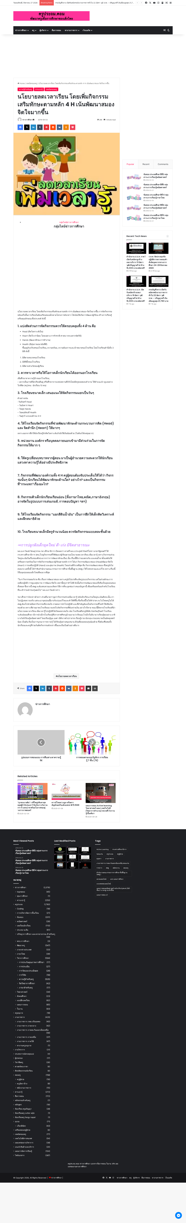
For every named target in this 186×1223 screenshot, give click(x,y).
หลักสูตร (18, 1105)
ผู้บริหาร (43, 30)
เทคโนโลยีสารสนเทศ (23, 1138)
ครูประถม (19, 904)
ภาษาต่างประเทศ (24, 949)
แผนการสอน (22, 1004)
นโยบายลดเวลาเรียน (67, 676)
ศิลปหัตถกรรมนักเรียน (24, 1071)
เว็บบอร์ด (86, 30)
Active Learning (103, 849)
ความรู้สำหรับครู (25, 89)
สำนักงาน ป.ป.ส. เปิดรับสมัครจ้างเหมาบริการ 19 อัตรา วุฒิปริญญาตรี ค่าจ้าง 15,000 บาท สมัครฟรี (135, 295)
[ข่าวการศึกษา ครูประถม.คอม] (51, 16)
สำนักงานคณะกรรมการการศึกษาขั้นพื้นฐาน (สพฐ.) (112, 873)
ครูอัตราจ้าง (22, 1083)
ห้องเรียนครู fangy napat (25, 1117)
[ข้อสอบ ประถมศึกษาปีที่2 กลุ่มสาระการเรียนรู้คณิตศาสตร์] (133, 177)
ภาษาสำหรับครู (26, 987)
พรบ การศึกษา (23, 941)
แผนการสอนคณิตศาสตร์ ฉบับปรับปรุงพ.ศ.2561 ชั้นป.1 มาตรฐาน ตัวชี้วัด (113, 889)
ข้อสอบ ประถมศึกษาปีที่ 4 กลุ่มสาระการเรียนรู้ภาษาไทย (156, 196)
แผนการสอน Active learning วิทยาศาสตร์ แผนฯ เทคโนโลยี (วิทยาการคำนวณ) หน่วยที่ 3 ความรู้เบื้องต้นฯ (100, 809)
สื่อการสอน (56, 30)
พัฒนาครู (21, 945)
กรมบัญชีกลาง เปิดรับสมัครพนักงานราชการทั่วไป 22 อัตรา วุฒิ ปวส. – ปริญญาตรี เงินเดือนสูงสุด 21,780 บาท (158, 295)
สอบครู (18, 1075)
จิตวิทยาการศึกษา (27, 983)
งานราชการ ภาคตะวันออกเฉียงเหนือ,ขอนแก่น (113, 863)
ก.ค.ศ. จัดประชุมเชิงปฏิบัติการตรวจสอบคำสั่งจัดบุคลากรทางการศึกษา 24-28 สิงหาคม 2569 (158, 262)
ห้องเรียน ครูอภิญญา (23, 1109)
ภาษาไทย (21, 954)
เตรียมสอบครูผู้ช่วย (22, 1130)
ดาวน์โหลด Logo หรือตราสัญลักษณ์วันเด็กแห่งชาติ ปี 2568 (65, 803)
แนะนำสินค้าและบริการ (24, 1147)
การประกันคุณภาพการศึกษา (31, 962)
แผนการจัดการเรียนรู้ (23, 1151)
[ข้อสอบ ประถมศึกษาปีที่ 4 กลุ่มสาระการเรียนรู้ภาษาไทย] (133, 197)
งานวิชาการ (20, 1050)
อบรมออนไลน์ (101, 879)
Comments (163, 164)
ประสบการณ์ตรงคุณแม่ (24, 1054)
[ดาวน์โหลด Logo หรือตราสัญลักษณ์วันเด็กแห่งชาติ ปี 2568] (67, 791)
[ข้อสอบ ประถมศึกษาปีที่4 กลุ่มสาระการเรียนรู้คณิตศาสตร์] (133, 207)
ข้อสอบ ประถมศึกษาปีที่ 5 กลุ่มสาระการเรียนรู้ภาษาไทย (156, 216)
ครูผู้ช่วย (20, 1079)
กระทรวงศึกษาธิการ (119, 849)
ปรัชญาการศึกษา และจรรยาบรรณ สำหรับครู (36, 934)
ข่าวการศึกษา (21, 30)
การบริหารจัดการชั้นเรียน (28, 913)
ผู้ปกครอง (19, 1058)
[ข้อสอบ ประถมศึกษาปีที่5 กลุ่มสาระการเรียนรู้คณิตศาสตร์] (133, 187)
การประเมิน (24, 966)
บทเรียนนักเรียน (24, 925)
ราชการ (99, 868)
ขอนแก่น (100, 854)
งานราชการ (20, 1017)
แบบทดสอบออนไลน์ (104, 884)
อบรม (17, 1121)
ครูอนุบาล (19, 1013)
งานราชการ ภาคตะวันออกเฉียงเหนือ (33, 1030)
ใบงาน (20, 1009)
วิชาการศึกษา (23, 958)
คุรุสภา (99, 859)
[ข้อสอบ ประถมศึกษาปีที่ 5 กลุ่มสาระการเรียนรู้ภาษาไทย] (133, 218)
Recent (146, 164)
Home (22, 83)
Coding (20, 908)
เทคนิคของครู (31, 83)
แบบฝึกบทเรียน (23, 1000)
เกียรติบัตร (21, 1126)
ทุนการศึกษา (22, 896)
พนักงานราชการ (24, 1088)
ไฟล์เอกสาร (19, 1155)
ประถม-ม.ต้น (22, 930)
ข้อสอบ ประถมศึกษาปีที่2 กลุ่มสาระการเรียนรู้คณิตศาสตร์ (156, 176)
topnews (21, 892)
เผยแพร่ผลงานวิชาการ (24, 1143)
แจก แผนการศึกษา (117, 879)
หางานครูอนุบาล (24, 1045)
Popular (130, 164)
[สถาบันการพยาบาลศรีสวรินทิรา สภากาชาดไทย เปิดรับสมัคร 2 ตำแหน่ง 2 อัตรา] (85, 850)
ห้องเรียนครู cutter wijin (25, 1113)
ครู (33, 30)
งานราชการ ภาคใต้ (25, 1041)
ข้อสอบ (20, 917)
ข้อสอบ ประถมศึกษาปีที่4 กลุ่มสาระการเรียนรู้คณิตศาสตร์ (156, 206)
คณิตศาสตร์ (22, 921)
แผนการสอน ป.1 (102, 895)
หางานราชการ (71, 30)
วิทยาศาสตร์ (22, 992)
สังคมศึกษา (22, 996)
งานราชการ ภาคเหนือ (26, 1037)
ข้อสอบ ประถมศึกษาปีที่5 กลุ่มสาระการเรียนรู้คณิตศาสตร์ (156, 186)
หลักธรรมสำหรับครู (22, 1100)
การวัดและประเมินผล (28, 970)
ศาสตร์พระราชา (21, 1066)
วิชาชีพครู (19, 1062)
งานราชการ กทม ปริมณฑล (28, 1021)
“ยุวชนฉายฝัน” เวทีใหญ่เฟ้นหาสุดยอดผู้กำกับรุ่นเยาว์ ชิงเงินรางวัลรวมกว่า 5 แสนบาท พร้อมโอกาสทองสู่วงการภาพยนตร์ (33, 806)
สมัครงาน (116, 868)
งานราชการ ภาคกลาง (26, 1026)
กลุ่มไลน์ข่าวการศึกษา (69, 222)
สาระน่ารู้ (38, 89)
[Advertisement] (93, 54)
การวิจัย (22, 975)
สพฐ (107, 868)
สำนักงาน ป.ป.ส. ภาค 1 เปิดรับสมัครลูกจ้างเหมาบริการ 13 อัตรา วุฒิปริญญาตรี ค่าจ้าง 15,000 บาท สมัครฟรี (135, 262)
